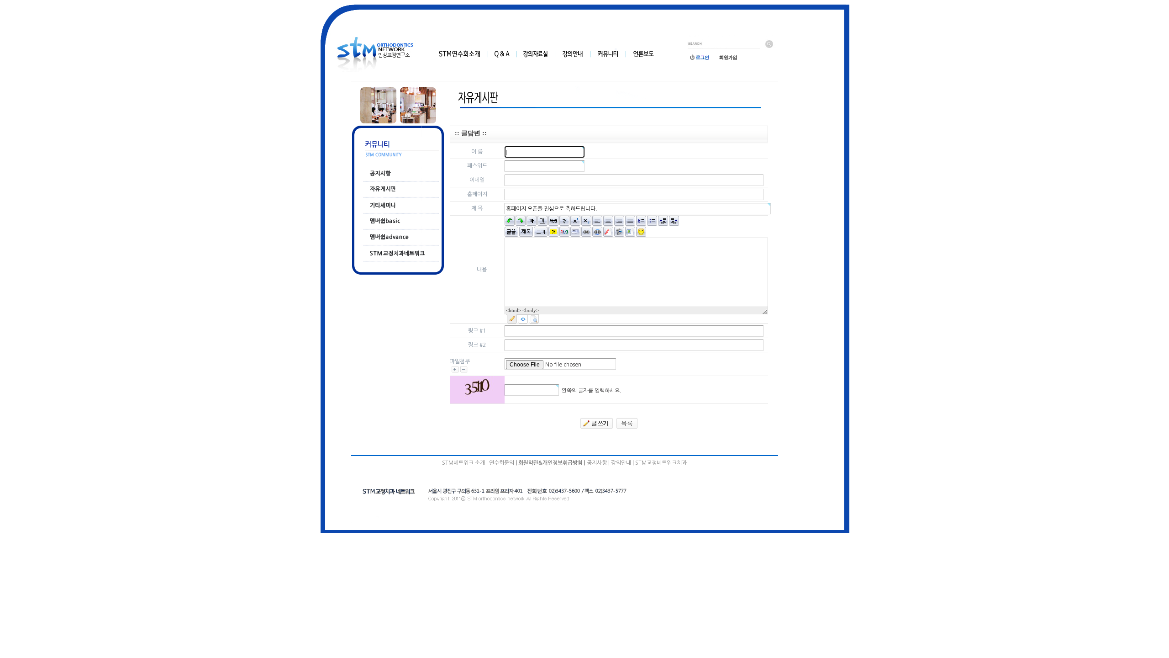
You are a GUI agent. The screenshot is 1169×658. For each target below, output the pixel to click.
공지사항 (597, 463)
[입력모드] (511, 319)
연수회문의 (501, 463)
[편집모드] (522, 319)
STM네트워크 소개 (463, 463)
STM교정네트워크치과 (661, 463)
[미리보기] (533, 319)
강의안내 (621, 463)
